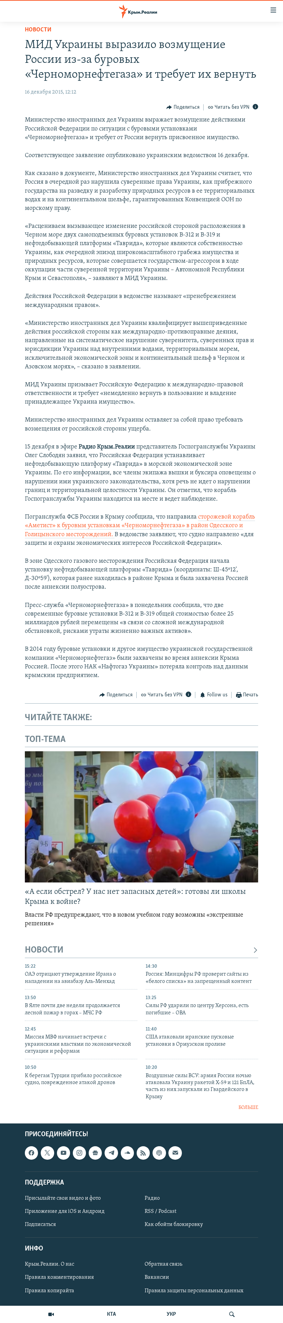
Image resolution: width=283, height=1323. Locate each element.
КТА (111, 1314)
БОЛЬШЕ (248, 1107)
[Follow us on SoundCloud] (127, 1152)
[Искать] (232, 1314)
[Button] (182, 107)
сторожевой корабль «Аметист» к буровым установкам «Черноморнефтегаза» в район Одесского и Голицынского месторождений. (140, 526)
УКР (171, 1314)
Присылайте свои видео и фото (63, 1198)
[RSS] (143, 1152)
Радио (152, 1198)
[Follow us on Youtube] (63, 1152)
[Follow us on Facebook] (31, 1152)
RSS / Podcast (160, 1211)
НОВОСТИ (44, 950)
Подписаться (40, 1224)
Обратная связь (163, 1264)
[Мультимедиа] (51, 1314)
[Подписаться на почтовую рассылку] (175, 1152)
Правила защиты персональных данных (194, 1290)
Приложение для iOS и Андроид (65, 1211)
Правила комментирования (59, 1277)
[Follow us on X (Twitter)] (47, 1152)
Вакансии (157, 1277)
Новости (38, 30)
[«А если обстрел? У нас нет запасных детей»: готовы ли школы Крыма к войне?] (141, 816)
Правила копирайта (49, 1290)
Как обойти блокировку (174, 1224)
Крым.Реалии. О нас (49, 1264)
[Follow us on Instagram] (79, 1152)
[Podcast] (159, 1152)
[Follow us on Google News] (95, 1152)
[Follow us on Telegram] (111, 1152)
